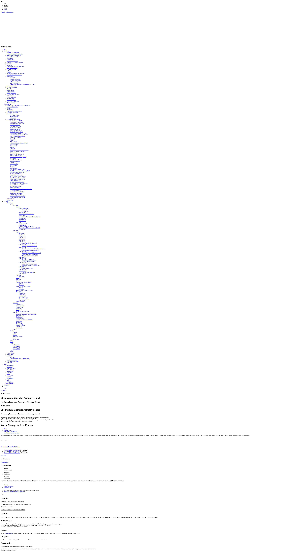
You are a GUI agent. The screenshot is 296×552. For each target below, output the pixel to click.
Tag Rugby (12, 148)
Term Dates (9, 367)
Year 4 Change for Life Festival (17, 136)
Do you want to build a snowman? (24, 319)
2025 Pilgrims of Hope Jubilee (14, 111)
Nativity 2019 (16, 347)
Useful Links (10, 365)
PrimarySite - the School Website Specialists (14, 491)
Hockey (12, 147)
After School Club (11, 368)
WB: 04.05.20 (22, 244)
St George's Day (20, 315)
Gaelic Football (13, 168)
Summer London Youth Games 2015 (19, 183)
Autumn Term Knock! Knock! (26, 214)
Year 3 (11, 342)
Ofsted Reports (10, 98)
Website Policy (7, 487)
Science (15, 335)
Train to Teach (10, 95)
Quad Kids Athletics (15, 161)
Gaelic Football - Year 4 (15, 159)
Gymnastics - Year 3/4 (15, 137)
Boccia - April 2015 (15, 187)
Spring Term (25, 209)
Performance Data (11, 100)
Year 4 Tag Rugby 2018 (16, 130)
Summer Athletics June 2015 (17, 184)
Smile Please (19, 321)
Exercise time (22, 236)
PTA (8, 379)
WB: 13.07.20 (22, 273)
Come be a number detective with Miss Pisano (33, 248)
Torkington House (20, 325)
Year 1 (11, 330)
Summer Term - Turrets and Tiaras (24, 290)
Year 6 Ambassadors (12, 360)
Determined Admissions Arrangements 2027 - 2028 (22, 84)
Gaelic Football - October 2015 (17, 177)
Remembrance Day (24, 298)
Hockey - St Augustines (15, 155)
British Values (10, 90)
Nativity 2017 (19, 328)
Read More (3, 455)
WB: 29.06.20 (22, 269)
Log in (5, 9)
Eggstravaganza (20, 318)
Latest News (10, 200)
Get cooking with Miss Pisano (29, 264)
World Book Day (14, 116)
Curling (12, 140)
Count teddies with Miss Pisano (30, 254)
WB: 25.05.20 (22, 257)
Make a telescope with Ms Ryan (30, 255)
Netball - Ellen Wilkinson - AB (17, 151)
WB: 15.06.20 (22, 262)
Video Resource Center (12, 361)
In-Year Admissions (14, 82)
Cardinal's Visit (10, 198)
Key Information (8, 63)
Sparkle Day (19, 326)
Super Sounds (22, 219)
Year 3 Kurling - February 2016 (17, 169)
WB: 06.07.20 (22, 271)
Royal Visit (12, 357)
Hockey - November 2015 (16, 173)
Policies (9, 72)
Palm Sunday (22, 293)
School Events (10, 114)
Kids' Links (9, 362)
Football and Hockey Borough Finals (19, 143)
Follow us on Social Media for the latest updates (18, 105)
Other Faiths (22, 300)
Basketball (12, 139)
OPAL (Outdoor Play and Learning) (15, 73)
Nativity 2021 (16, 344)
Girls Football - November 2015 (18, 176)
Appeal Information (14, 83)
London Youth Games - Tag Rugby (18, 133)
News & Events (7, 104)
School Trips (16, 339)
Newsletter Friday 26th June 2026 (12, 453)
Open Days (12, 77)
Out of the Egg (19, 324)
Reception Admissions (15, 80)
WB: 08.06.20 (22, 258)
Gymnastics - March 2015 (16, 193)
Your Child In (10, 369)
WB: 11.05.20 (22, 247)
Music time (22, 235)
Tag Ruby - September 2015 (17, 182)
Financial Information (12, 86)
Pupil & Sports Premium (13, 101)
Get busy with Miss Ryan (28, 261)
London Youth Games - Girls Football (19, 134)
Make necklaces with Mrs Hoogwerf (31, 265)
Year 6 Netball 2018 (15, 125)
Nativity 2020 (22, 212)
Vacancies (9, 88)
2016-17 (15, 329)
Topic (14, 337)
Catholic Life (22, 218)
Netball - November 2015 (16, 175)
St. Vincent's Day (23, 297)
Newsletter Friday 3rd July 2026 (11, 451)
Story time (21, 233)
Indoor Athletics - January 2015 (17, 196)
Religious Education (12, 87)
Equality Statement (11, 69)
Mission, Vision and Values (13, 56)
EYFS (11, 204)
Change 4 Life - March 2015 (17, 191)
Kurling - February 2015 (16, 194)
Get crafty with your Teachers (29, 246)
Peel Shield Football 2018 (16, 120)
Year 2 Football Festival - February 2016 (20, 171)
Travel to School (11, 91)
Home (5, 50)
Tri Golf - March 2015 (15, 190)
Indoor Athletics (14, 144)
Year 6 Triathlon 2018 (15, 127)
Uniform (9, 381)
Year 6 (11, 351)
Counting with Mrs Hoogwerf (29, 243)
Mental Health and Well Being (14, 75)
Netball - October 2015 (15, 180)
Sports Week (13, 158)
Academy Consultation (12, 107)
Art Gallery (9, 356)
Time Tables (10, 375)
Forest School (22, 221)
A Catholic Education (9, 383)
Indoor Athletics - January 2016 (17, 172)
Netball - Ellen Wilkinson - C (17, 154)
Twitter (2, 462)
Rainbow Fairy (19, 307)
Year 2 (11, 340)
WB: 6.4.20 (22, 239)
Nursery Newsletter (24, 208)
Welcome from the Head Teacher (15, 54)
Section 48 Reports (11, 97)
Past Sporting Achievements (13, 119)
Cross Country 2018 (15, 129)
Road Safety (19, 322)
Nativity (18, 280)
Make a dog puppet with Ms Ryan (30, 250)
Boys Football (13, 141)
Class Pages (10, 203)
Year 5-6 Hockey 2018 (15, 126)
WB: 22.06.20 (22, 267)
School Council (10, 353)
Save (14, 550)
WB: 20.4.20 (22, 240)
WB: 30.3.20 (22, 237)
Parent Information (23, 223)
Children (6, 201)
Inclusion (9, 70)
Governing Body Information (14, 55)
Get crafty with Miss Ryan (28, 272)
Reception (18, 222)
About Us (6, 51)
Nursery (18, 207)
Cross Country (13, 152)
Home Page (3, 390)
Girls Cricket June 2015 (15, 186)
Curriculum (9, 65)
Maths (14, 333)
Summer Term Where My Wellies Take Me (29, 216)
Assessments (10, 371)
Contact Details (10, 59)
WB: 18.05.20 (22, 251)
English (15, 332)
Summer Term (25, 211)
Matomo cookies (8, 533)
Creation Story (22, 296)
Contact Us (6, 385)
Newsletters (9, 109)
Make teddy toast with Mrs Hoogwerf (31, 253)
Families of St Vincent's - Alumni (15, 62)
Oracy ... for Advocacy (12, 68)
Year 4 (11, 343)
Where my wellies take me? (22, 311)
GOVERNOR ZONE (12, 61)
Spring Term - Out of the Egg (23, 286)
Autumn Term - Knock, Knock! (24, 282)
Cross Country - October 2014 (17, 197)
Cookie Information (8, 486)
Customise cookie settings (19, 509)
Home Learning (10, 102)
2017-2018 (15, 312)
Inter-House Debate (14, 115)
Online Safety (10, 354)
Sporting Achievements (12, 112)
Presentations (10, 382)
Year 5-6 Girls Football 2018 (17, 122)
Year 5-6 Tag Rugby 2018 (16, 132)
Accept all (9, 509)
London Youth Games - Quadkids (18, 157)
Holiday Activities (11, 93)
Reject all (3, 509)
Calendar (9, 108)
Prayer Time (22, 294)
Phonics (9, 376)
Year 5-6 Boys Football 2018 (17, 123)
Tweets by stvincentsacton (7, 12)
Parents (5, 364)
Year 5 (11, 350)
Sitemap (6, 484)
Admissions (9, 76)
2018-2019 (15, 303)
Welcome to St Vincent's (13, 52)
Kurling (12, 162)
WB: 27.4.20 (22, 241)
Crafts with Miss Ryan (27, 268)
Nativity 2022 (16, 349)
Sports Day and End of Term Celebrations (26, 314)
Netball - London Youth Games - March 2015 (21, 189)
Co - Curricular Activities (13, 94)
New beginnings (20, 305)
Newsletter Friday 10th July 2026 (12, 450)
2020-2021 (15, 205)
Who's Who (10, 58)
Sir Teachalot (19, 317)
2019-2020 (15, 230)
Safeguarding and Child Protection (15, 66)
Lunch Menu (10, 378)
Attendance (9, 372)
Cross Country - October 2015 (17, 179)
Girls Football (13, 145)
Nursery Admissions (15, 79)
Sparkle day (19, 308)
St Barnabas (13, 118)
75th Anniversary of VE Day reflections (19, 358)
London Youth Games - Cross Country (19, 150)
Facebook (6, 462)
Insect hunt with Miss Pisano (29, 260)
